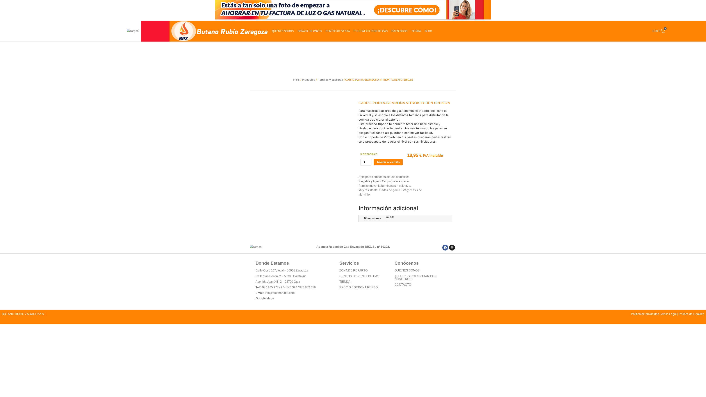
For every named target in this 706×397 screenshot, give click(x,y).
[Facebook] (445, 248)
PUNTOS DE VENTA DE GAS (359, 276)
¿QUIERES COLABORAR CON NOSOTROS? (416, 278)
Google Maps (265, 298)
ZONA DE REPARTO (310, 31)
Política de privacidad (645, 314)
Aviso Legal (669, 314)
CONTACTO (403, 284)
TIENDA (344, 281)
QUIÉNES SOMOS (283, 31)
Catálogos (399, 31)
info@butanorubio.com (280, 292)
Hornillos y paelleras (330, 79)
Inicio (296, 79)
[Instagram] (452, 248)
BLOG (428, 31)
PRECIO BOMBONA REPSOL (359, 287)
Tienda (416, 31)
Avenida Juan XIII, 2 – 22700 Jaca (278, 281)
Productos (308, 79)
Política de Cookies (691, 314)
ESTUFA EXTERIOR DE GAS (371, 31)
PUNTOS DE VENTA (338, 31)
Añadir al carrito (388, 162)
